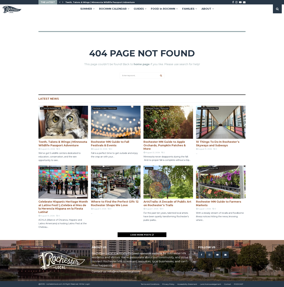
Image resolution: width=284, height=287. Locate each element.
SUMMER (86, 8)
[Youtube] (217, 254)
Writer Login (84, 284)
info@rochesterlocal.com (123, 271)
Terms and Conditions (150, 284)
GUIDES (139, 8)
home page (142, 64)
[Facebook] (201, 254)
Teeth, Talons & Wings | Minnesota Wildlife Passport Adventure (100, 2)
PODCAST (238, 284)
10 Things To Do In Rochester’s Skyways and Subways (217, 143)
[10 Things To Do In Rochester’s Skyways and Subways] (221, 122)
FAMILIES (188, 8)
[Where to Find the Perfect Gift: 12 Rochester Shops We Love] (116, 182)
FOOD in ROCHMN (163, 8)
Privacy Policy (168, 284)
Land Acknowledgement (210, 284)
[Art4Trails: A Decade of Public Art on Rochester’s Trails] (168, 182)
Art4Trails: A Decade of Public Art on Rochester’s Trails (167, 203)
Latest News (48, 98)
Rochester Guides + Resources (104, 108)
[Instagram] (209, 254)
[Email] (225, 254)
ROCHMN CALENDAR (113, 8)
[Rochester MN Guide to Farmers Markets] (221, 182)
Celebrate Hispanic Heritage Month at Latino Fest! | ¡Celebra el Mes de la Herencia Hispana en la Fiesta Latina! (63, 207)
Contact (227, 284)
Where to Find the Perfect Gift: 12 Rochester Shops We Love (115, 203)
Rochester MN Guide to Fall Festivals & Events (110, 143)
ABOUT (206, 8)
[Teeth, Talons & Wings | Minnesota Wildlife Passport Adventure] (63, 122)
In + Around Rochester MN (50, 108)
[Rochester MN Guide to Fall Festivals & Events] (116, 122)
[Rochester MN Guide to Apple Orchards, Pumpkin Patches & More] (168, 122)
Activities (149, 168)
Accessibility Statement (187, 284)
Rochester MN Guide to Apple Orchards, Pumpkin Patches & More (164, 145)
